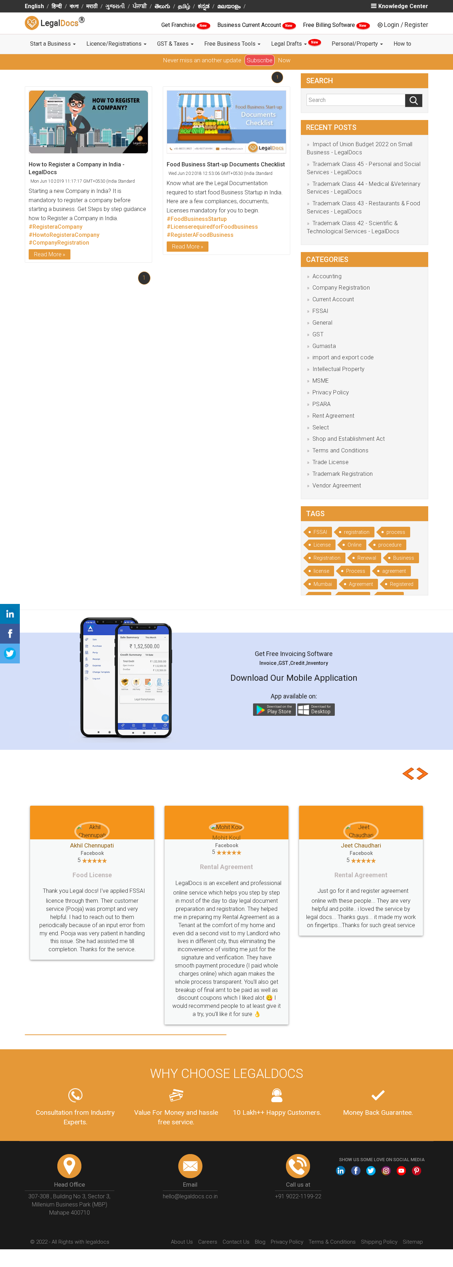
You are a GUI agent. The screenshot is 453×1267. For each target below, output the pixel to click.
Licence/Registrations (114, 43)
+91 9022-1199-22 (298, 1196)
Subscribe (260, 60)
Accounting (327, 276)
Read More (48, 254)
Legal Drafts (294, 43)
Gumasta (324, 346)
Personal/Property (355, 43)
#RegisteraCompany (55, 226)
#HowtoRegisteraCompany (64, 235)
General (322, 322)
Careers (207, 1242)
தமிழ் (184, 6)
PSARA (321, 404)
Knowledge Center (403, 6)
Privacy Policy (330, 392)
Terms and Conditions (340, 450)
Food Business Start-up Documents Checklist (226, 164)
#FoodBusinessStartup (197, 219)
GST (317, 334)
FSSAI (320, 311)
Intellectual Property (338, 369)
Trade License (330, 462)
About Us (182, 1242)
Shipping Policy (379, 1242)
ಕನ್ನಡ (204, 6)
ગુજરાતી (115, 6)
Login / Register (406, 24)
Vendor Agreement (336, 485)
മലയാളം (229, 6)
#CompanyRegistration (59, 242)
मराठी (92, 6)
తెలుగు (162, 6)
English (34, 6)
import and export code (343, 357)
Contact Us (236, 1242)
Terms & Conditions (332, 1242)
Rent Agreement (333, 415)
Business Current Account (249, 25)
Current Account (333, 299)
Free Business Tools (230, 43)
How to (402, 43)
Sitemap (413, 1242)
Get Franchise (179, 25)
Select (320, 427)
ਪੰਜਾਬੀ (140, 6)
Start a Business (51, 43)
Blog (260, 1242)
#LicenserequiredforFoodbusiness (212, 226)
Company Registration (341, 287)
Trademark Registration (342, 473)
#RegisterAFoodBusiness (200, 235)
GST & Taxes (173, 43)
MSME (320, 380)
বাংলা (74, 6)
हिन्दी (57, 6)
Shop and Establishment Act (348, 438)
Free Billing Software (329, 25)
